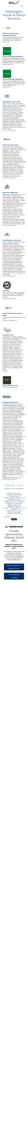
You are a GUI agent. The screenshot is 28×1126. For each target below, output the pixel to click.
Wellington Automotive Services (14, 494)
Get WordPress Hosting (14, 576)
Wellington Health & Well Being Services (14, 500)
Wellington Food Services (14, 499)
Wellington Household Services (14, 503)
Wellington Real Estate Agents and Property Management (14, 508)
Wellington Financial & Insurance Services (14, 497)
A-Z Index (20, 485)
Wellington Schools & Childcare (14, 510)
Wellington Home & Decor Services (14, 502)
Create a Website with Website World (14, 567)
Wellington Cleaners (14, 496)
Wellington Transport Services (14, 513)
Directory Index (9, 485)
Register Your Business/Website (14, 488)
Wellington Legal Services (14, 505)
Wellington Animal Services (14, 493)
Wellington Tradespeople (14, 512)
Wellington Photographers (14, 506)
